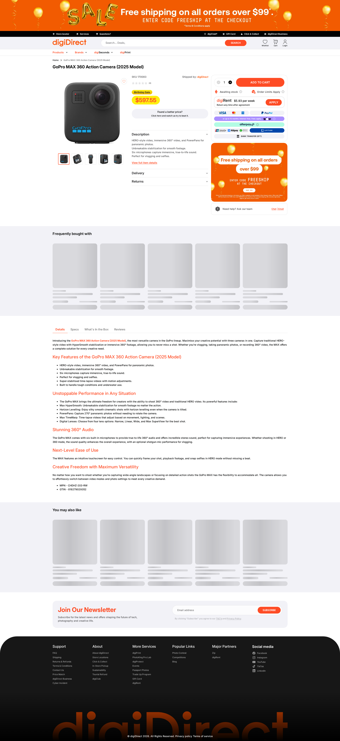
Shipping (57, 657)
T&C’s (219, 618)
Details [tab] (60, 329)
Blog (174, 661)
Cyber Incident (60, 683)
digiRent (136, 683)
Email (281, 209)
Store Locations (100, 657)
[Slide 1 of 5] (63, 159)
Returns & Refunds (62, 661)
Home (56, 60)
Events (135, 665)
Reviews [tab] (119, 329)
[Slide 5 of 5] (117, 159)
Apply (273, 102)
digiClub (96, 678)
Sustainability (99, 670)
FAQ (55, 653)
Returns (138, 181)
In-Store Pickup (100, 665)
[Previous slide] (62, 113)
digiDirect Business (62, 678)
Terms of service (203, 736)
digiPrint (136, 653)
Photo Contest (179, 653)
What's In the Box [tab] (96, 329)
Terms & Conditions (62, 665)
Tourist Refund (99, 674)
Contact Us (58, 670)
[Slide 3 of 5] (90, 159)
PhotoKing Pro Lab (141, 657)
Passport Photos (140, 670)
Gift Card (136, 678)
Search (236, 42)
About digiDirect (100, 653)
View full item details (144, 162)
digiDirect (136, 736)
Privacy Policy (234, 618)
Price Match (59, 674)
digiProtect (137, 661)
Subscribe (269, 610)
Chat (273, 209)
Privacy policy (183, 736)
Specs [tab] (74, 329)
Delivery (138, 173)
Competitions (178, 657)
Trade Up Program (141, 674)
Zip (213, 653)
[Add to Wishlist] (124, 81)
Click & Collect (99, 661)
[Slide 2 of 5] (77, 159)
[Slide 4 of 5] (104, 159)
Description (140, 134)
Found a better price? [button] (169, 111)
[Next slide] (124, 113)
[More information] (240, 91)
